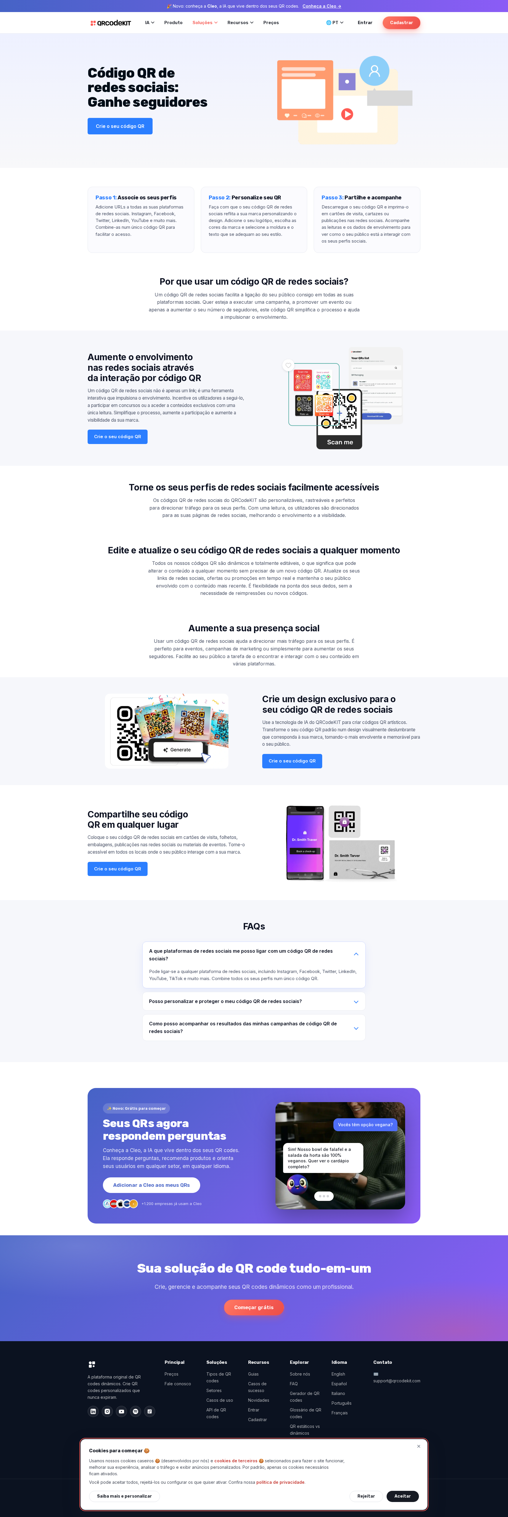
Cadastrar (401, 22)
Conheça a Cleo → (322, 6)
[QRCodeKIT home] (111, 22)
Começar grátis (254, 1307)
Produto (173, 22)
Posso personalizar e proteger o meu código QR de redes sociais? (225, 1001)
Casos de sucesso (257, 1387)
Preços (271, 22)
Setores (214, 1390)
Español (339, 1383)
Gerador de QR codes (305, 1397)
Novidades (258, 1400)
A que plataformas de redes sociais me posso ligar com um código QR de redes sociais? (241, 955)
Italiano (338, 1393)
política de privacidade (280, 1482)
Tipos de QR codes (218, 1377)
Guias (253, 1373)
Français (340, 1412)
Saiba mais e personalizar (124, 1496)
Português (342, 1403)
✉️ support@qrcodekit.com (396, 1377)
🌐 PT (332, 22)
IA (147, 22)
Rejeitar (366, 1496)
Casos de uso (219, 1400)
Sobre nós (300, 1373)
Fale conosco (178, 1383)
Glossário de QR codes (305, 1413)
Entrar (365, 22)
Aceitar (403, 1496)
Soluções (203, 22)
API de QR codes (216, 1413)
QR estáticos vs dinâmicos (305, 1430)
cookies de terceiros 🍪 (239, 1460)
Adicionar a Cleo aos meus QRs (151, 1185)
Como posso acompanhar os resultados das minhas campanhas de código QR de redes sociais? (243, 1027)
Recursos (238, 22)
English (338, 1373)
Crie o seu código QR (120, 126)
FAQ (294, 1383)
